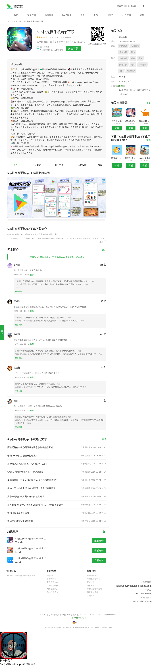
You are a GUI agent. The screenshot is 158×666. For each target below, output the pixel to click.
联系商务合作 (52, 582)
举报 (2, 332)
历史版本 (82, 164)
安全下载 (73, 48)
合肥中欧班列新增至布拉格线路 (22, 455)
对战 (133, 58)
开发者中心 (51, 578)
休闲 (121, 70)
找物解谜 (131, 70)
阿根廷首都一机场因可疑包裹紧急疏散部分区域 (30, 447)
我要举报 (91, 595)
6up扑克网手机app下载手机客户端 (21, 575)
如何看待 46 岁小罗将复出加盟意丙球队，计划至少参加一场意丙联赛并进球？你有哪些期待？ (37, 504)
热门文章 (59, 164)
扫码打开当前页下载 (97, 43)
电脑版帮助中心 (93, 578)
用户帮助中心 (92, 575)
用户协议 (91, 582)
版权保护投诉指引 (94, 588)
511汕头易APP (131, 120)
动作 (133, 64)
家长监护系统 (92, 592)
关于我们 (50, 575)
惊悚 (140, 58)
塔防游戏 (123, 45)
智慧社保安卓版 (131, 157)
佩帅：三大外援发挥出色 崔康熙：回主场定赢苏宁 (31, 488)
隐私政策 (121, 85)
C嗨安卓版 (117, 120)
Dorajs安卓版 (145, 157)
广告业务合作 (52, 585)
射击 (133, 52)
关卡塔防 (123, 52)
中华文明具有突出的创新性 (20, 520)
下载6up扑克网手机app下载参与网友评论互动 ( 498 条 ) (57, 257)
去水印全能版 (117, 157)
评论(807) (36, 164)
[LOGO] (15, 6)
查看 (117, 128)
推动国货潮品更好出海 (18, 512)
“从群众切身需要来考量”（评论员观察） (26, 471)
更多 (104, 250)
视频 (100, 164)
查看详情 (99, 540)
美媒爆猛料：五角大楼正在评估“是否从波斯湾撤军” (31, 480)
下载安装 (68, 37)
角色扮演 (123, 64)
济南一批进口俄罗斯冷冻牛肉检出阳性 (25, 496)
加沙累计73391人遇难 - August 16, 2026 (27, 463)
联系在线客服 (146, 597)
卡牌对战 (123, 58)
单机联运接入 (52, 592)
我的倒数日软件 (145, 120)
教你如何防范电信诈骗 (142, 601)
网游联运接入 (52, 588)
